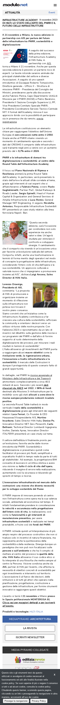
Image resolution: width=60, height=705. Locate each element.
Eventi (52, 12)
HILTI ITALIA (36, 611)
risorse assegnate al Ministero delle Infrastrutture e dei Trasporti (27, 377)
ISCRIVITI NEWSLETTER (30, 637)
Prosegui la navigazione (16, 701)
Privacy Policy (39, 701)
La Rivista (30, 628)
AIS (49, 63)
